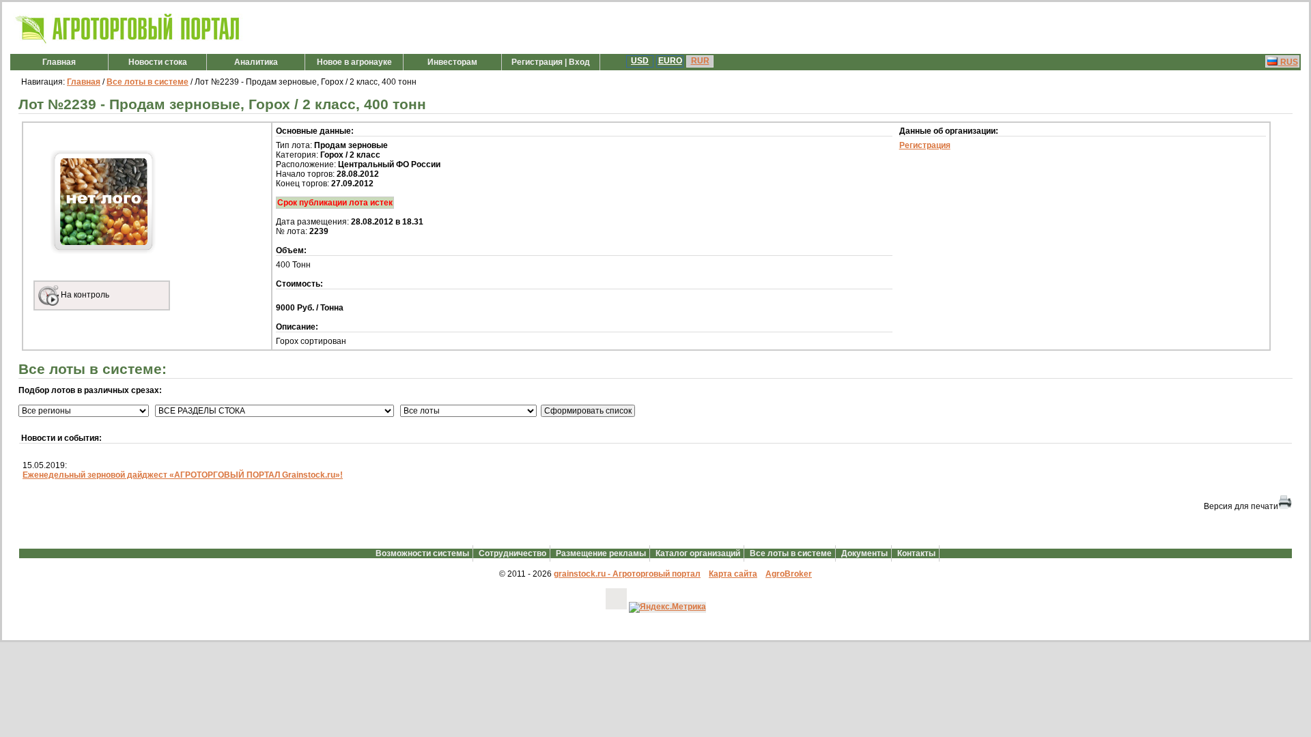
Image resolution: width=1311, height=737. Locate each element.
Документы (864, 553)
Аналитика (256, 62)
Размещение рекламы (601, 553)
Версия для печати (1241, 506)
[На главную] (128, 43)
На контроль (84, 295)
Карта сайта (733, 574)
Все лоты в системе (147, 82)
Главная (59, 62)
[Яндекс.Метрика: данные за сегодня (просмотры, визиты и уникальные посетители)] (667, 607)
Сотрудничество (512, 553)
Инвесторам (452, 62)
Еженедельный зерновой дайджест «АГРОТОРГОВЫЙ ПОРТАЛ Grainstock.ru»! (183, 475)
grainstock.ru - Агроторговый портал (627, 574)
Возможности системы (422, 553)
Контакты (916, 553)
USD (640, 61)
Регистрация (924, 145)
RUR (700, 61)
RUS (1288, 62)
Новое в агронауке (354, 62)
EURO (670, 61)
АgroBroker (788, 574)
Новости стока (157, 62)
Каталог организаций (698, 553)
